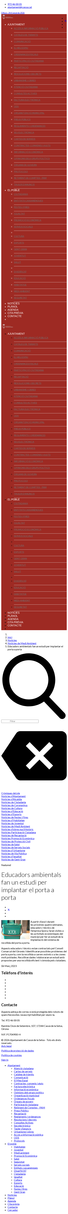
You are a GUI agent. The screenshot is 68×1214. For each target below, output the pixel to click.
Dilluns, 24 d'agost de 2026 (13, 13)
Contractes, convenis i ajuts (32, 145)
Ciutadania (21, 194)
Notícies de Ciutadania (13, 802)
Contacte (15, 316)
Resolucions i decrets (27, 73)
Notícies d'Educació (12, 811)
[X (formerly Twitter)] (9, 910)
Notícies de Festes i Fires (14, 817)
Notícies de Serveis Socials (15, 847)
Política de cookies (11, 1055)
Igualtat (19, 213)
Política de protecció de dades (17, 1050)
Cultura (19, 236)
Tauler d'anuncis (24, 184)
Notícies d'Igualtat (11, 856)
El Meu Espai (21, 47)
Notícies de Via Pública (14, 853)
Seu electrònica (24, 132)
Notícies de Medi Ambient (15, 826)
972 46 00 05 (15, 4)
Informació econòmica (28, 152)
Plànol (13, 306)
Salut (17, 262)
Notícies (14, 303)
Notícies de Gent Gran (13, 859)
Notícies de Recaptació (14, 835)
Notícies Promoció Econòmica (17, 838)
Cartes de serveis (24, 139)
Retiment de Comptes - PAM (30, 178)
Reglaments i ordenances (29, 126)
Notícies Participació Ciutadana (18, 832)
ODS (16, 106)
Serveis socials (23, 226)
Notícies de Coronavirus (14, 805)
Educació (20, 278)
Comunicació (22, 41)
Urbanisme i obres (25, 80)
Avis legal (6, 1045)
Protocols (21, 171)
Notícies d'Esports (11, 814)
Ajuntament (16, 24)
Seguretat (20, 297)
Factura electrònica (27, 99)
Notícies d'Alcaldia (11, 799)
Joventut (20, 255)
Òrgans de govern (25, 165)
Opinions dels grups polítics (32, 158)
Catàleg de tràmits (26, 34)
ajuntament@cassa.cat (20, 7)
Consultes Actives (25, 93)
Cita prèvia (15, 313)
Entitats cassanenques (28, 200)
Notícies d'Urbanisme (13, 850)
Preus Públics (22, 119)
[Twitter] (66, 21)
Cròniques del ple (10, 793)
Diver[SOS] (20, 271)
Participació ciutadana (29, 60)
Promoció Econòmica (27, 220)
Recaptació (21, 67)
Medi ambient (22, 291)
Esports (19, 242)
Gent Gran (20, 249)
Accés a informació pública (31, 28)
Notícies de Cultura (11, 808)
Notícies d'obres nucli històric (17, 829)
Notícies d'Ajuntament (13, 796)
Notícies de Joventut (12, 823)
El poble (14, 190)
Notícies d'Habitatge (13, 820)
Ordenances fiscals (26, 54)
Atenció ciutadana (26, 86)
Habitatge (20, 284)
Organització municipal (29, 113)
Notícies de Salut (10, 844)
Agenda (13, 309)
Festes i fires (21, 207)
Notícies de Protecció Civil (15, 841)
